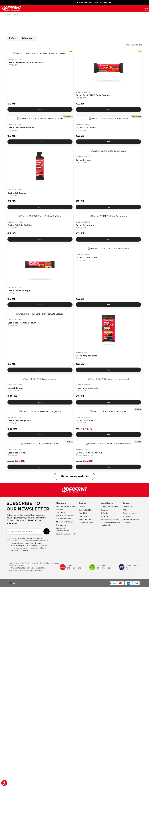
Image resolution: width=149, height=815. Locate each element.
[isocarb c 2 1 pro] (40, 379)
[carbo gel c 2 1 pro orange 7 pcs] (40, 411)
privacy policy (19, 548)
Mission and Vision (64, 522)
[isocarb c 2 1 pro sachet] (108, 379)
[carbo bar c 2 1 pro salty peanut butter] (40, 314)
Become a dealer (130, 513)
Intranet (126, 523)
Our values (61, 525)
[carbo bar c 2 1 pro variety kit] (40, 444)
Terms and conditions (110, 507)
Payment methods (131, 519)
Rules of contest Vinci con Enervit (110, 524)
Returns (104, 510)
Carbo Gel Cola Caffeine (19, 225)
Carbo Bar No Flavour (87, 257)
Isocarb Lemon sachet (87, 388)
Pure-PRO (82, 513)
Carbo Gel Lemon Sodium (20, 128)
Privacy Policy (106, 516)
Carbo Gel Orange (16, 193)
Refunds (104, 513)
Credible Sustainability (66, 534)
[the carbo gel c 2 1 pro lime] (108, 151)
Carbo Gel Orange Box (19, 420)
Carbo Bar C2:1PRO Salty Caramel (93, 95)
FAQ (124, 510)
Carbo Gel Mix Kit (85, 420)
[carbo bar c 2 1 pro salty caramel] (108, 69)
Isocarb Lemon (15, 388)
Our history (61, 512)
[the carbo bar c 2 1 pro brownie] (108, 118)
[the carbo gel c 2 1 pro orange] (40, 167)
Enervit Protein (85, 519)
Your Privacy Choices (109, 519)
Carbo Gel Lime (84, 160)
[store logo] (11, 8)
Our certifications (63, 519)
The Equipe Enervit (64, 515)
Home (9, 14)
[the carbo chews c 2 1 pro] (40, 265)
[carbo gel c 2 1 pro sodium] (40, 118)
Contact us (127, 507)
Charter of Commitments (62, 529)
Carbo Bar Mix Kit (16, 453)
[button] (13, 583)
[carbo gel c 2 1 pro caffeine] (40, 216)
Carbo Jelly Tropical (86, 356)
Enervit (81, 507)
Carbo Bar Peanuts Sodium (21, 323)
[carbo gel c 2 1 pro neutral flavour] (40, 53)
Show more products (75, 476)
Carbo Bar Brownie (86, 128)
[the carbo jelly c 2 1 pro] (108, 330)
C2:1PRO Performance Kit (89, 453)
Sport (15, 14)
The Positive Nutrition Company (65, 508)
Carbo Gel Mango (85, 225)
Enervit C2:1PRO (85, 510)
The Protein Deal (85, 523)
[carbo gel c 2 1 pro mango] (108, 216)
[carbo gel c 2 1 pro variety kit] (108, 411)
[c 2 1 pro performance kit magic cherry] (108, 444)
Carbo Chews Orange (18, 290)
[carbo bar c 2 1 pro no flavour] (108, 248)
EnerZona (82, 516)
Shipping (126, 516)
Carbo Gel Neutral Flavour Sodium (25, 62)
